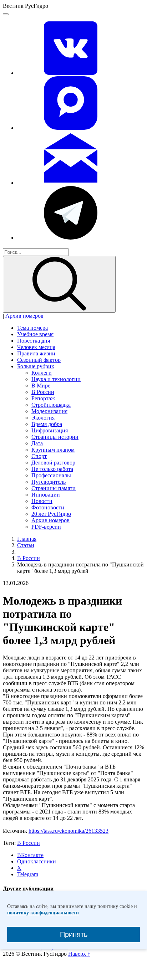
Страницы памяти (53, 488)
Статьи (25, 545)
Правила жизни (36, 353)
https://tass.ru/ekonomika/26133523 (68, 831)
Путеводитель (48, 482)
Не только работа (52, 469)
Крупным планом (53, 450)
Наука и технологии (56, 379)
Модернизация (49, 411)
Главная (26, 539)
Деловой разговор (53, 463)
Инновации (45, 495)
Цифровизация (49, 430)
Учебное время (35, 334)
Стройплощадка (51, 405)
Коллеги (41, 373)
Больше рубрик (35, 366)
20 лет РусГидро (51, 514)
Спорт (39, 456)
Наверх (79, 954)
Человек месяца (36, 347)
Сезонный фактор (39, 360)
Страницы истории (54, 437)
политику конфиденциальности (43, 912)
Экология (43, 418)
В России (42, 392)
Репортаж (43, 398)
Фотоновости (47, 507)
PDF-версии (46, 527)
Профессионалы (51, 475)
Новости (41, 501)
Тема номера (32, 328)
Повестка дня (33, 341)
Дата (37, 443)
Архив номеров (24, 316)
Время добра (46, 424)
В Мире (40, 386)
